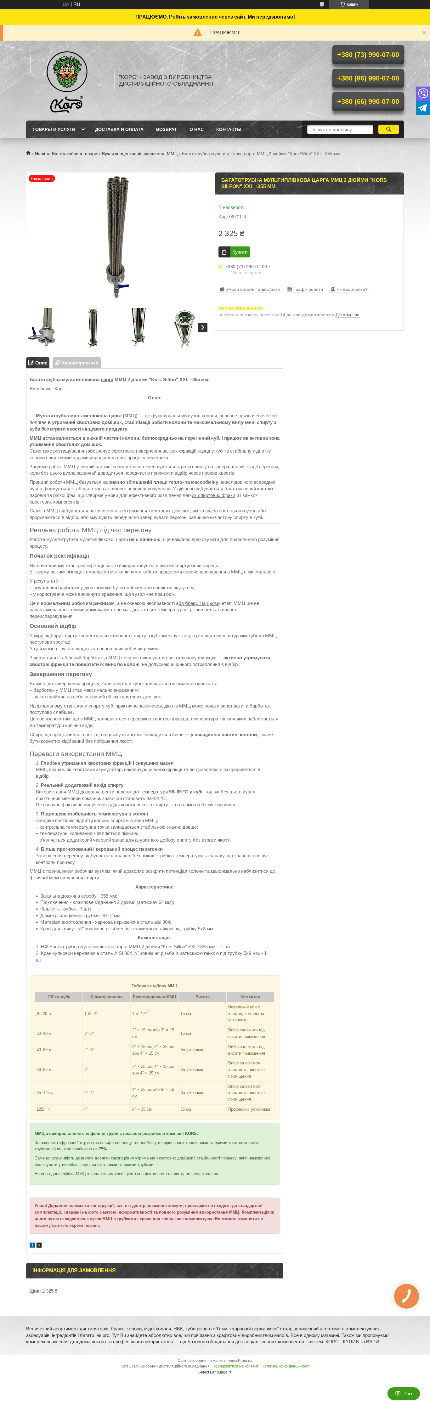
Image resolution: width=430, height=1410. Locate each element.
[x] (39, 1246)
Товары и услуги (53, 129)
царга (107, 379)
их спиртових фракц (213, 495)
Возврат (166, 129)
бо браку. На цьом (198, 603)
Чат (408, 1393)
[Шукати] (388, 129)
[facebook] (32, 1246)
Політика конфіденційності (286, 1366)
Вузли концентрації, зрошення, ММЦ (140, 153)
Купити (239, 252)
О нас (197, 129)
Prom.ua (245, 1360)
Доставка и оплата (119, 129)
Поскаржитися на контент (235, 1366)
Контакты (228, 129)
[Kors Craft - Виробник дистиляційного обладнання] (67, 81)
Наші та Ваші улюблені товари (66, 153)
